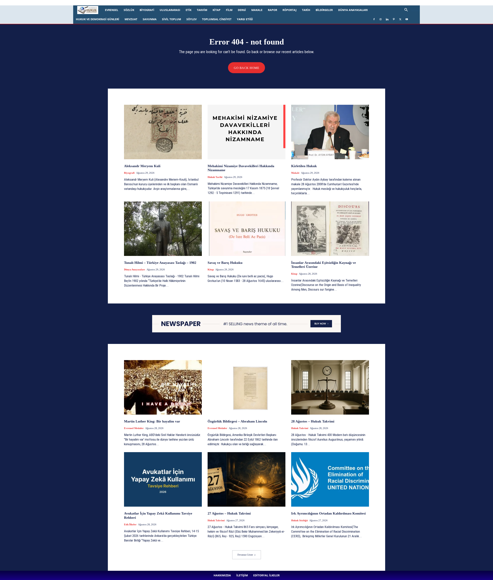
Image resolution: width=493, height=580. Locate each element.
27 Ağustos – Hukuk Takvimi (229, 513)
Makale (256, 10)
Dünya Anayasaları (353, 10)
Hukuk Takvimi (299, 428)
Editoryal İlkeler (73, 2)
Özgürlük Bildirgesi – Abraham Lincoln (237, 421)
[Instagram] (96, 2)
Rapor (272, 10)
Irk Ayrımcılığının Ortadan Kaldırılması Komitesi (328, 513)
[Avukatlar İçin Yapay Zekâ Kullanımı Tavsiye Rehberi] (163, 479)
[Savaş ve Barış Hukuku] (246, 228)
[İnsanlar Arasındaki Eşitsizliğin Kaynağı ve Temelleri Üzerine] (330, 228)
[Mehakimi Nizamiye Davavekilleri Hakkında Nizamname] (246, 132)
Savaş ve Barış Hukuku (225, 263)
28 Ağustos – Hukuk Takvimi (312, 421)
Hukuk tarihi (215, 177)
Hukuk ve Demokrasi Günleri (97, 19)
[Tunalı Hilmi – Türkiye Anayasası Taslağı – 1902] (163, 228)
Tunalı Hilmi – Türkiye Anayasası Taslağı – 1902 (160, 263)
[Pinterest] (109, 2)
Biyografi (147, 10)
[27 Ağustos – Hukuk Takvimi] (246, 479)
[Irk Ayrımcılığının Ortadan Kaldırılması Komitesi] (330, 479)
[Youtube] (122, 2)
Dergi (242, 10)
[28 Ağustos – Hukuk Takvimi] (330, 387)
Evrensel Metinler (134, 428)
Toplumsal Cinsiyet (216, 19)
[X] (115, 2)
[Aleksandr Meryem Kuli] (163, 132)
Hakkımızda (45, 2)
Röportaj (290, 10)
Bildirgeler (324, 10)
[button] (410, 10)
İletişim (58, 2)
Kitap (217, 10)
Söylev (191, 19)
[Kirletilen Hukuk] (330, 132)
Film (229, 10)
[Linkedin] (103, 2)
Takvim (202, 10)
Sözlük (129, 10)
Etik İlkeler (130, 524)
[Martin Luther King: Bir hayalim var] (163, 387)
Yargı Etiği (245, 19)
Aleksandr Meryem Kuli (142, 166)
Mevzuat (131, 19)
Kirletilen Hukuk (304, 166)
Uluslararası (170, 10)
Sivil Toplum (171, 19)
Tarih (306, 10)
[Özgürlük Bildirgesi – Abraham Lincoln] (246, 387)
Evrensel (111, 10)
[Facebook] (90, 2)
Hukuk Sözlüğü (299, 520)
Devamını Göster (245, 554)
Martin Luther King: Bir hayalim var (152, 421)
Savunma (150, 19)
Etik (188, 10)
